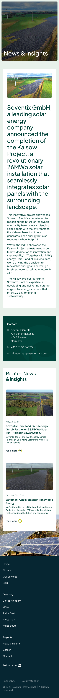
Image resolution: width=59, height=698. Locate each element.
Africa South (9, 625)
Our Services (10, 576)
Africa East (9, 613)
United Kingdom (12, 600)
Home (6, 563)
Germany (8, 594)
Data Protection (30, 680)
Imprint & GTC (10, 680)
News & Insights (11, 643)
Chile (6, 606)
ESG (5, 582)
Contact (7, 656)
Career (7, 649)
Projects (7, 637)
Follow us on (10, 665)
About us (8, 570)
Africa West (9, 619)
